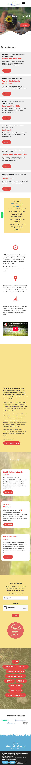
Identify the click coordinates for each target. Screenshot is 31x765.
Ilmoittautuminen (15, 671)
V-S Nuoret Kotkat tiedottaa (17, 205)
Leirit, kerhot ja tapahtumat (15, 666)
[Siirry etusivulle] (13, 3)
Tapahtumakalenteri (15, 695)
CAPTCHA (15, 603)
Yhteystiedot (15, 690)
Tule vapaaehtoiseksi (15, 676)
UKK (15, 662)
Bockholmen (15, 686)
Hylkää (12, 762)
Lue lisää (24, 25)
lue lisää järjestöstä (11, 443)
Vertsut (9, 681)
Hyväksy (5, 762)
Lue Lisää (6, 70)
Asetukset (20, 762)
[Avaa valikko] (23, 3)
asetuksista (15, 759)
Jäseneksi (21, 681)
